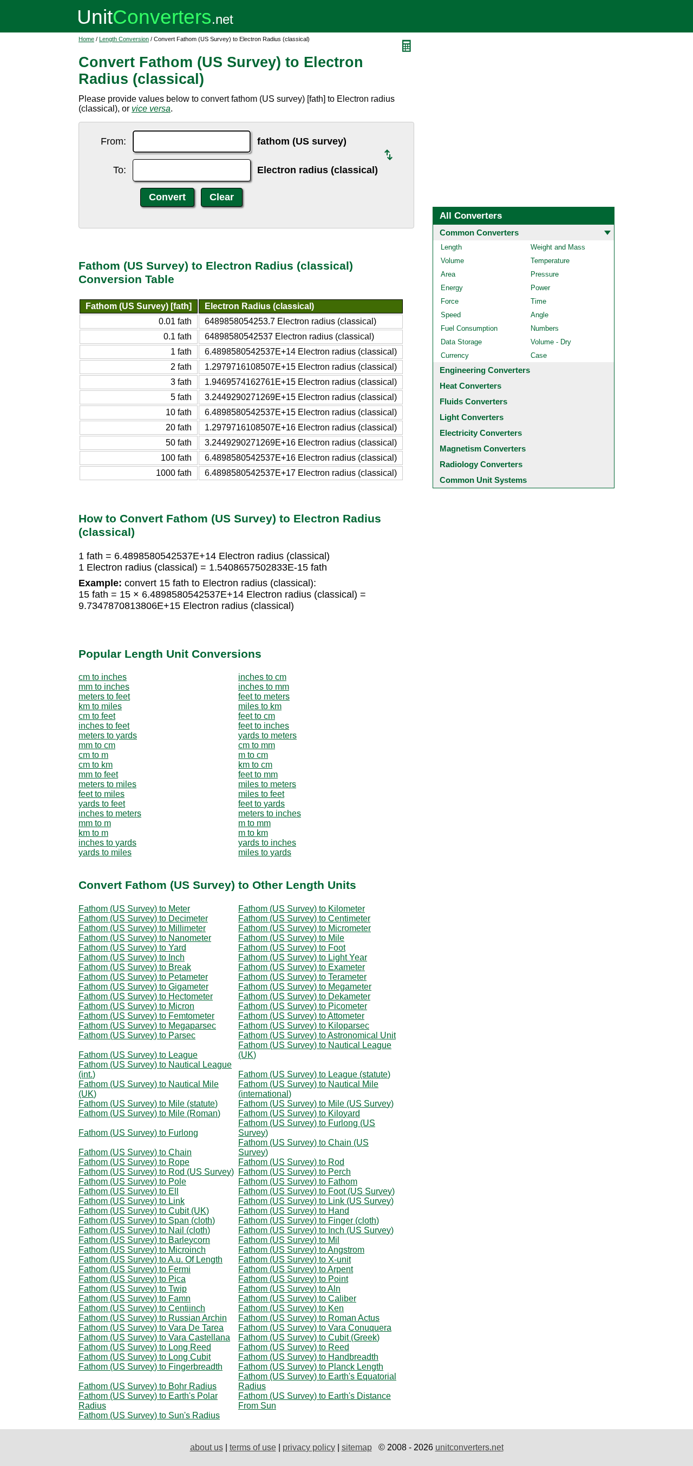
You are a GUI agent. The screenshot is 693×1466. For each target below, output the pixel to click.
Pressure (545, 274)
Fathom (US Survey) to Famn (135, 1298)
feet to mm (258, 774)
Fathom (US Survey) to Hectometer (146, 996)
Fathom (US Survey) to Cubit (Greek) (309, 1337)
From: (113, 141)
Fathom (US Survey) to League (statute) (314, 1074)
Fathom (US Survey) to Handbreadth (308, 1357)
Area (448, 274)
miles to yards (264, 852)
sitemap (357, 1447)
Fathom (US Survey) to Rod (291, 1162)
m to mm (254, 823)
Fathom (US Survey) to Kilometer (301, 908)
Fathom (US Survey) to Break (135, 967)
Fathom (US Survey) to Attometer (301, 1015)
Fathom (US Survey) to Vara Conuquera (314, 1327)
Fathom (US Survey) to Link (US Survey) (316, 1201)
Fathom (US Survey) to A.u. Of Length (151, 1259)
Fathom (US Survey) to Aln (289, 1288)
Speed (451, 315)
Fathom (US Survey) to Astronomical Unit (317, 1035)
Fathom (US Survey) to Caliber (297, 1298)
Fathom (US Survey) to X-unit (294, 1259)
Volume (452, 261)
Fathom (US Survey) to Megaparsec (147, 1025)
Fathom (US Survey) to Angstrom (301, 1249)
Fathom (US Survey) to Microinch (142, 1249)
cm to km (96, 764)
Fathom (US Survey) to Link (132, 1201)
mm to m (95, 823)
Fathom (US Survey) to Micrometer (304, 928)
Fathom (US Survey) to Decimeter (143, 918)
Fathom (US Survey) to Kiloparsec (303, 1025)
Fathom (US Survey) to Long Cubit (145, 1357)
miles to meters (267, 784)
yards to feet (102, 803)
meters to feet (104, 696)
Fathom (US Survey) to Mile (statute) (148, 1103)
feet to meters (264, 696)
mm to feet (98, 774)
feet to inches (263, 725)
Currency (455, 355)
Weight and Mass (558, 247)
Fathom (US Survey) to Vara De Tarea (151, 1327)
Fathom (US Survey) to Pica (132, 1279)
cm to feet (97, 716)
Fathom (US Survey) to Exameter (301, 967)
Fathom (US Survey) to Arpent (295, 1269)
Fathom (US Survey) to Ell (129, 1191)
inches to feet (104, 725)
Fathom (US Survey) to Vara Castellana (154, 1337)
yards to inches (267, 842)
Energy (452, 288)
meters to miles (107, 784)
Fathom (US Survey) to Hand (293, 1210)
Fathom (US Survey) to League (138, 1054)
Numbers (545, 328)
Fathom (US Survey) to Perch (294, 1171)
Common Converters (479, 232)
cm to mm (256, 745)
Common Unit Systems (483, 480)
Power (540, 288)
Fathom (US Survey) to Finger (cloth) (308, 1220)
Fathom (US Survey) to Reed (293, 1347)
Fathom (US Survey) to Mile (291, 938)
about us (206, 1447)
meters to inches (269, 813)
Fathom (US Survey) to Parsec (137, 1035)
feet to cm (256, 716)
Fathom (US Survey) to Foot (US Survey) (316, 1191)
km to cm (255, 764)
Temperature (550, 261)
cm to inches (103, 677)
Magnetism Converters (483, 448)
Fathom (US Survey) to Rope (134, 1162)
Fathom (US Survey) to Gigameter (143, 986)
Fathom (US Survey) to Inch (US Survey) (316, 1230)
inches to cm (262, 677)
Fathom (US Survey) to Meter (134, 908)
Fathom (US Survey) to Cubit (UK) (144, 1210)
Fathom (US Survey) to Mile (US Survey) (316, 1103)
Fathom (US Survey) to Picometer (302, 1006)
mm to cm (97, 745)
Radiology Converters (481, 464)
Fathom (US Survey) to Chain (135, 1152)
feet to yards (261, 803)
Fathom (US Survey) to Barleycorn (144, 1240)
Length (451, 247)
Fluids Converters (473, 401)
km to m (93, 832)
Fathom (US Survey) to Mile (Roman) (149, 1113)
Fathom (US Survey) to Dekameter (304, 996)
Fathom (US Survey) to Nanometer (145, 938)
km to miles (100, 706)
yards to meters (267, 735)
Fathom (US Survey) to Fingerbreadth (151, 1366)
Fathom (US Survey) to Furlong (138, 1132)
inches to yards (107, 842)
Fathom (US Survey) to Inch (132, 957)
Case (539, 355)
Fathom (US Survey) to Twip (133, 1288)
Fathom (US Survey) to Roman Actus (309, 1318)
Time (538, 301)
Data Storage (461, 342)
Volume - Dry (551, 342)
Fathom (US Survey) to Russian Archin (153, 1318)
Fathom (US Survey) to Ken (291, 1308)
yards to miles (105, 852)
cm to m (93, 755)
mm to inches (104, 686)
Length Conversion (124, 39)
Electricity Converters (481, 432)
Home (86, 39)
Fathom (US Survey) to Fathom (297, 1181)
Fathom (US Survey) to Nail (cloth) (144, 1230)
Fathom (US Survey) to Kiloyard (299, 1113)
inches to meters (110, 813)
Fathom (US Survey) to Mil (288, 1240)
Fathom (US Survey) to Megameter (304, 986)
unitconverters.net (469, 1447)
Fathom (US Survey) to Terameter (302, 976)
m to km (253, 832)
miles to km (260, 706)
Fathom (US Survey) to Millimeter (142, 928)
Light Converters (472, 417)
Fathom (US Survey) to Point (293, 1279)
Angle (539, 315)
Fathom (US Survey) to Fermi (135, 1269)
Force (450, 301)
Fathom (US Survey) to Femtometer (146, 1015)
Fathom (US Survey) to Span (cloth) (147, 1220)
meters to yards (108, 735)
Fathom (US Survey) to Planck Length (310, 1366)
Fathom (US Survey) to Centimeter (304, 918)
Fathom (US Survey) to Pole (132, 1181)
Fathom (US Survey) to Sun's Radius (149, 1415)
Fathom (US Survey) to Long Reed (145, 1347)
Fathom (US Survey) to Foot (291, 947)
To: (119, 170)
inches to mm (263, 686)
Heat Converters (470, 385)
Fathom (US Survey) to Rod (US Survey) (156, 1171)
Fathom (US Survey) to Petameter (143, 976)
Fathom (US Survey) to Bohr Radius (148, 1386)
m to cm (253, 755)
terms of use (253, 1447)
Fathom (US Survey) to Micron (136, 1006)
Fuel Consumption (469, 328)
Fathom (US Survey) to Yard (132, 947)
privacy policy (309, 1447)
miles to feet (261, 794)
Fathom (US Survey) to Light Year (302, 957)
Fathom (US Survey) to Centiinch (142, 1308)
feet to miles (102, 794)
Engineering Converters (485, 370)
